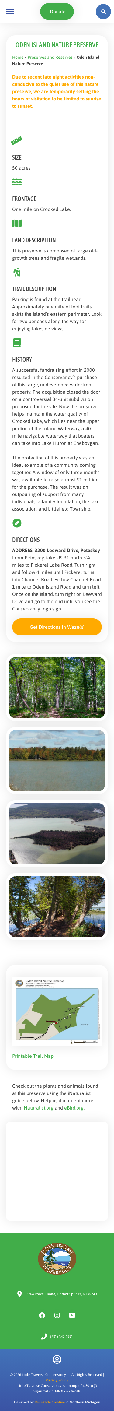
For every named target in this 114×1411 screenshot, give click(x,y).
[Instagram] (57, 1315)
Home (18, 57)
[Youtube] (72, 1315)
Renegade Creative (50, 1402)
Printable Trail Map (33, 1056)
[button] (10, 12)
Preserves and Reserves (50, 57)
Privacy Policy (57, 1380)
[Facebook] (42, 1315)
